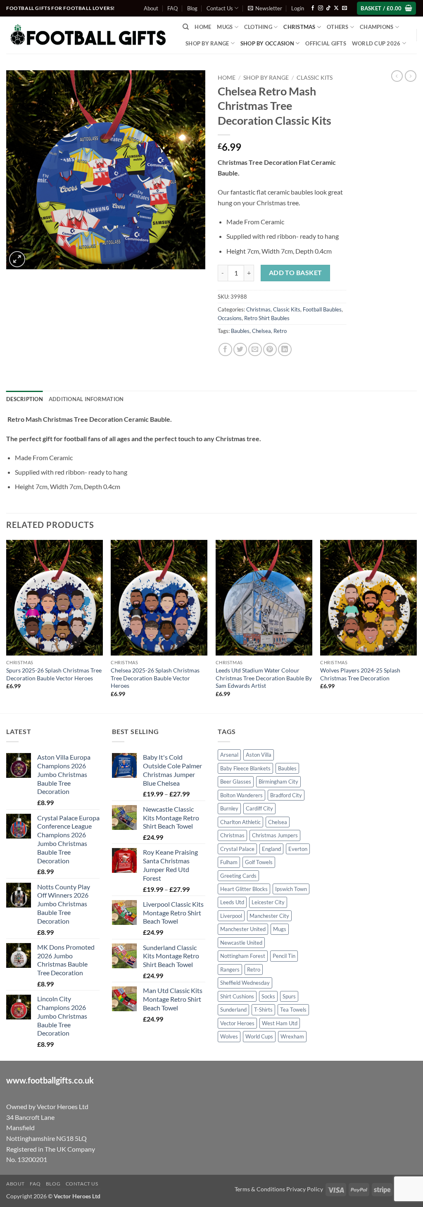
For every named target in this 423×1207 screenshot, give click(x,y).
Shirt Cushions (237, 996)
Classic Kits (315, 77)
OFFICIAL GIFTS (325, 43)
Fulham (229, 862)
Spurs (289, 996)
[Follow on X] (336, 8)
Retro (280, 331)
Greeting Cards (238, 875)
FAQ (172, 8)
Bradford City (286, 795)
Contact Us (220, 8)
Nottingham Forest (242, 956)
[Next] (416, 626)
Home (203, 27)
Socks (268, 996)
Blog (192, 8)
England (271, 849)
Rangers (230, 969)
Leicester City (268, 902)
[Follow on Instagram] (320, 8)
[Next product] (397, 76)
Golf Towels (259, 862)
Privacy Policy (304, 1189)
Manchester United (243, 929)
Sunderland (233, 1009)
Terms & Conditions (260, 1189)
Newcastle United (241, 942)
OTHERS (338, 27)
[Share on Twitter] (240, 349)
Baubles (240, 331)
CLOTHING (258, 27)
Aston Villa (258, 754)
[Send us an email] (344, 8)
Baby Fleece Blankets (245, 768)
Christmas (258, 309)
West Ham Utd (279, 1023)
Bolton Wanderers (241, 795)
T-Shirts (263, 1009)
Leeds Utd (232, 902)
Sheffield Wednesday (245, 982)
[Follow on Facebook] (312, 8)
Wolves (229, 1036)
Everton (297, 849)
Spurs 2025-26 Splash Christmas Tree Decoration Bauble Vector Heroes (54, 674)
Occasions (230, 318)
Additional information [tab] (86, 399)
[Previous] (6, 626)
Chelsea (261, 331)
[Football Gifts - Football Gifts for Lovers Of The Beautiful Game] (88, 35)
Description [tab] (24, 399)
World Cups (259, 1036)
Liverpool (231, 915)
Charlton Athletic (240, 822)
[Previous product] (410, 76)
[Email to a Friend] (255, 349)
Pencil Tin (284, 956)
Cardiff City (259, 808)
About (151, 8)
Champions (376, 27)
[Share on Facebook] (225, 349)
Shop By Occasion (267, 43)
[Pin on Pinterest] (270, 349)
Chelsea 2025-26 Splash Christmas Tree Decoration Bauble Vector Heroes (155, 678)
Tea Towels (293, 1009)
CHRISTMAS (299, 27)
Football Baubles (322, 309)
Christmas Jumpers (275, 835)
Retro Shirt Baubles (267, 318)
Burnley (229, 808)
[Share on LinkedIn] (285, 349)
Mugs (225, 27)
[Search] (186, 27)
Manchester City (269, 915)
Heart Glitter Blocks (244, 889)
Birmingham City (278, 781)
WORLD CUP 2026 (376, 43)
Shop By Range (207, 43)
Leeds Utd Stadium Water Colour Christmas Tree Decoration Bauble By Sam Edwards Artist (264, 678)
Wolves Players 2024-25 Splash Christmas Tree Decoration (360, 674)
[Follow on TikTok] (328, 8)
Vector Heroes (237, 1023)
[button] (265, 8)
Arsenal (229, 754)
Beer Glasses (235, 781)
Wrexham (292, 1036)
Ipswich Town (291, 889)
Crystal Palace (237, 849)
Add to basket (295, 272)
